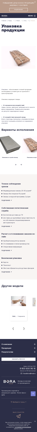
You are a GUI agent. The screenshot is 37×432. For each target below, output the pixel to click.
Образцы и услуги (18, 20)
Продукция (10, 20)
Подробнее (18, 9)
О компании (6, 344)
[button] (16, 164)
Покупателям (7, 352)
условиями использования (23, 427)
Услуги (25, 20)
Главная (3, 20)
